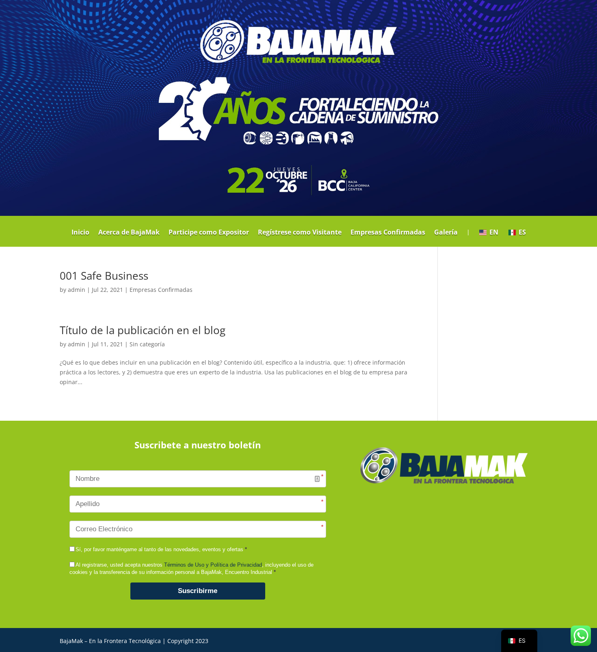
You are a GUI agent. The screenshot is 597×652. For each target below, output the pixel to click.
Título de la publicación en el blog (142, 330)
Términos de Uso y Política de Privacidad (213, 565)
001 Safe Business (104, 275)
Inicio (80, 233)
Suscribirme (197, 591)
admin (76, 289)
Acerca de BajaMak (129, 233)
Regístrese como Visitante (300, 233)
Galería (446, 233)
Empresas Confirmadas (387, 233)
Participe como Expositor (209, 233)
